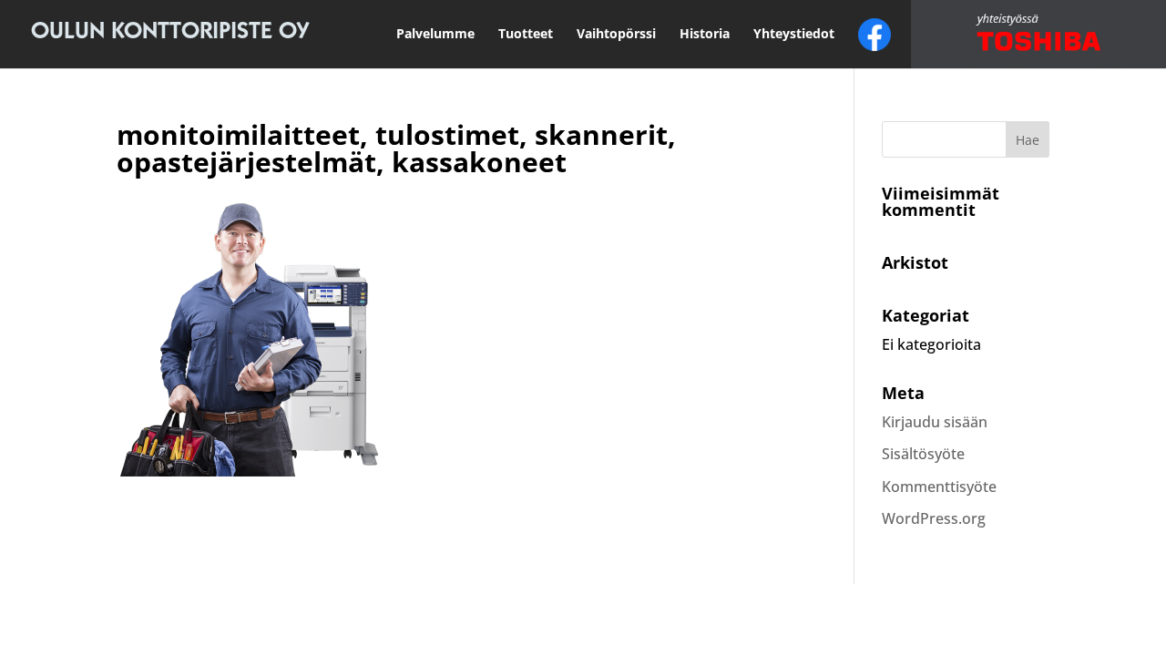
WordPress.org (934, 518)
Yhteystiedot (793, 33)
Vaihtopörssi (616, 33)
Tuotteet (525, 33)
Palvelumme (435, 33)
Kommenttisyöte (939, 487)
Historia (705, 33)
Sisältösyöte (923, 454)
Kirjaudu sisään (934, 422)
